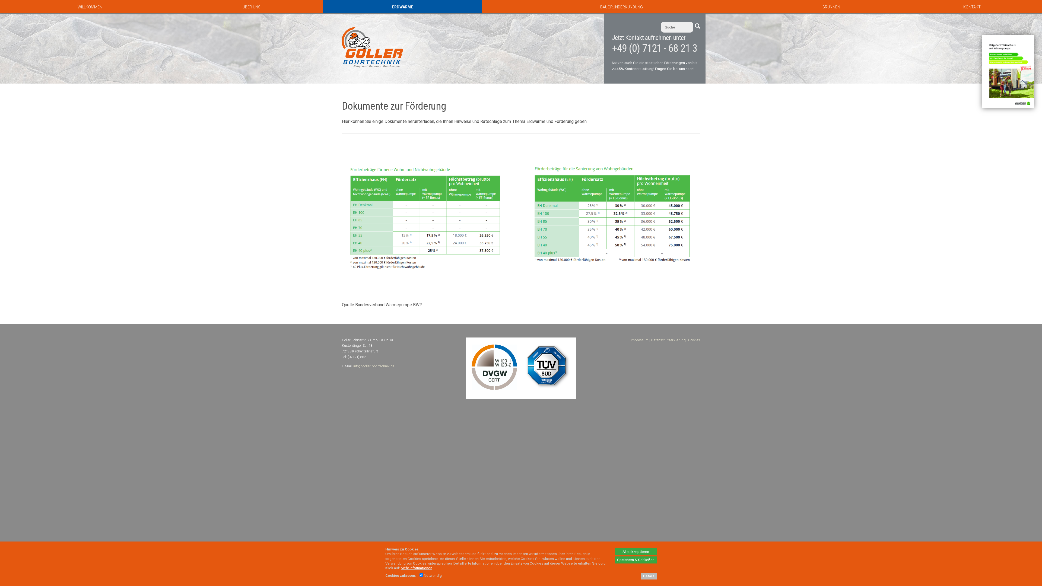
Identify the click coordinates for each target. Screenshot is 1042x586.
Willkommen (90, 7)
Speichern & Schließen (636, 560)
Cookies (694, 340)
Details (649, 576)
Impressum (640, 340)
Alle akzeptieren (635, 552)
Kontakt (972, 7)
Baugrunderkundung (621, 7)
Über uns (251, 7)
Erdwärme (402, 7)
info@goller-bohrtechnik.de (373, 366)
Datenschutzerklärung (668, 340)
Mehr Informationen (416, 568)
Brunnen (831, 7)
